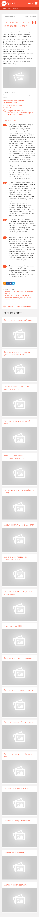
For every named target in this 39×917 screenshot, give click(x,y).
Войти (31, 3)
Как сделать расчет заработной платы (18, 755)
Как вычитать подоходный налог (18, 320)
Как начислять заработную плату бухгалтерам (18, 592)
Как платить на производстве (17, 820)
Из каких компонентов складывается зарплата (14, 457)
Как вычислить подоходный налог (19, 525)
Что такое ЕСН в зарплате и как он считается (15, 106)
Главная (4, 8)
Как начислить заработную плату (18, 722)
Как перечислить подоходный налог (17, 422)
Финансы (10, 8)
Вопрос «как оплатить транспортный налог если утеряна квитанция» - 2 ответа (20, 113)
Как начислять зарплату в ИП (16, 788)
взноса (28, 241)
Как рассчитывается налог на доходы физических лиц (17, 353)
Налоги (16, 8)
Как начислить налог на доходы (17, 295)
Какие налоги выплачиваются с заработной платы (15, 101)
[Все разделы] (36, 3)
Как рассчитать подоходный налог (19, 658)
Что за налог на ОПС (13, 626)
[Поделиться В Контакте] (7, 283)
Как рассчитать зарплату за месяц (19, 690)
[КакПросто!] (8, 3)
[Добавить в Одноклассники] (4, 283)
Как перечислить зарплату (15, 885)
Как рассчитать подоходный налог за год (19, 491)
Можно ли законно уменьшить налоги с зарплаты (17, 387)
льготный (31, 153)
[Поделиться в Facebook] (10, 283)
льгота (23, 145)
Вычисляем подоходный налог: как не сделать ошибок (19, 299)
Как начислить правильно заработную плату (15, 558)
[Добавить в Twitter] (13, 283)
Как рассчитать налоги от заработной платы (19, 292)
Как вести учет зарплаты (14, 852)
